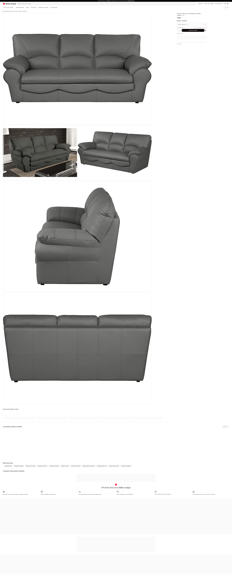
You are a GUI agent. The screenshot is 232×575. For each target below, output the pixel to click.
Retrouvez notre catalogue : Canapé (10, 409)
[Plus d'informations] (206, 27)
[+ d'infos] (182, 33)
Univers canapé (15, 11)
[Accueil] (3, 11)
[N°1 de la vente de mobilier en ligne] (9, 3)
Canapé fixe (24, 11)
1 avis (183, 15)
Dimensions (184, 20)
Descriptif (179, 20)
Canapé (20, 11)
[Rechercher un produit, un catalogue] (19, 3)
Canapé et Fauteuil (7, 11)
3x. (181, 33)
